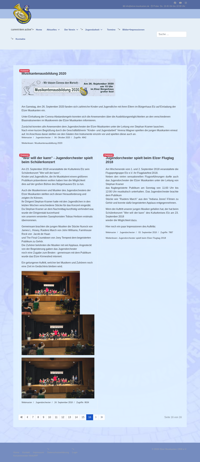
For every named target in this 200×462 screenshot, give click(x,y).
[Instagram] (186, 3)
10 (49, 417)
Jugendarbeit (92, 29)
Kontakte (20, 39)
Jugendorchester (43, 137)
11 (56, 417)
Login (75, 452)
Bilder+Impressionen (133, 29)
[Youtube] (180, 3)
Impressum (38, 452)
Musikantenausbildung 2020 (44, 73)
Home (39, 29)
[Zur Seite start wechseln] (21, 417)
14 (76, 417)
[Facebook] (175, 3)
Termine (111, 29)
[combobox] (172, 34)
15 (83, 417)
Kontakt (26, 452)
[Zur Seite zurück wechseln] (27, 417)
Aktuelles (52, 29)
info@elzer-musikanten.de (137, 6)
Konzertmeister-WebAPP (25, 455)
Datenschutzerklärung (58, 452)
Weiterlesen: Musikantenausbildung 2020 (42, 143)
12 (62, 417)
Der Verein (69, 29)
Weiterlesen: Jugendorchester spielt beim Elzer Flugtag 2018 (136, 238)
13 (69, 417)
